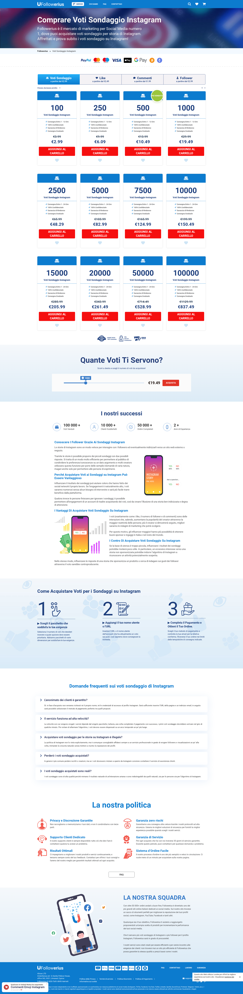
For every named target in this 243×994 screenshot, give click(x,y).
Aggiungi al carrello (57, 151)
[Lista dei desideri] (196, 4)
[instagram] (198, 981)
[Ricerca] (189, 4)
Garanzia (201, 968)
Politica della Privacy (87, 979)
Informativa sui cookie (88, 981)
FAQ (104, 4)
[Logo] (50, 4)
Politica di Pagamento (144, 979)
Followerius (42, 51)
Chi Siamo (93, 4)
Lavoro (188, 968)
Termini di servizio (106, 979)
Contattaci (116, 4)
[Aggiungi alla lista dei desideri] (57, 160)
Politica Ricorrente (124, 979)
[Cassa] (204, 4)
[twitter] (201, 981)
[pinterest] (205, 981)
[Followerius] (50, 968)
